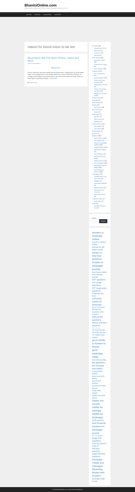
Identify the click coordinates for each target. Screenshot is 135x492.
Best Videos (96, 58)
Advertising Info (99, 48)
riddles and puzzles (97, 402)
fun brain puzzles (98, 330)
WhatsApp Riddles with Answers (98, 472)
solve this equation (97, 435)
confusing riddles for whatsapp (97, 301)
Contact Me (57, 14)
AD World (95, 46)
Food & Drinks (96, 98)
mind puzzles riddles (97, 372)
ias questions (98, 362)
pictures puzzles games (98, 377)
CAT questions (99, 279)
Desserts (97, 117)
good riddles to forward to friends (99, 343)
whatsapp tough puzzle (98, 480)
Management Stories (100, 84)
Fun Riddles (97, 140)
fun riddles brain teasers (98, 336)
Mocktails (97, 121)
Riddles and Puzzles (100, 93)
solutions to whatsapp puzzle (98, 429)
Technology (95, 174)
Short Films (97, 107)
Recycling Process (99, 194)
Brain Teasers (98, 138)
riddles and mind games (98, 396)
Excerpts (95, 71)
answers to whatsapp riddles (98, 236)
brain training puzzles (97, 276)
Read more (53, 78)
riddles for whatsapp (97, 416)
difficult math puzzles (96, 327)
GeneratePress (78, 489)
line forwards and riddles (98, 367)
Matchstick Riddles (100, 149)
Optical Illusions (99, 161)
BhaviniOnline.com (41, 5)
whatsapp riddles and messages (98, 462)
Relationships (96, 131)
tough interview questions (98, 455)
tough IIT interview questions (96, 448)
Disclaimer (37, 14)
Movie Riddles (98, 154)
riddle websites (98, 420)
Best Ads (97, 50)
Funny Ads (97, 53)
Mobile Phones (98, 188)
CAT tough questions (96, 284)
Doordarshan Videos (100, 64)
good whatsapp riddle (97, 353)
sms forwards (99, 423)
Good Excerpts (33, 82)
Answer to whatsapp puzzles (97, 266)
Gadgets (97, 181)
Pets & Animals (97, 124)
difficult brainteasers (98, 307)
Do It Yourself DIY (99, 73)
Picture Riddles (99, 163)
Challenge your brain (98, 295)
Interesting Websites (100, 183)
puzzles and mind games (99, 387)
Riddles (94, 136)
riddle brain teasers (96, 392)
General (94, 100)
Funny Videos (98, 69)
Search (94, 218)
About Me (28, 14)
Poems (96, 112)
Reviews (94, 133)
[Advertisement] (67, 28)
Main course (98, 119)
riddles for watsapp (97, 409)
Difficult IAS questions (97, 318)
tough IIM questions (99, 443)
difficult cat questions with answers (97, 311)
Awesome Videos (99, 60)
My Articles (95, 109)
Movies (94, 105)
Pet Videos (97, 128)
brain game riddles (99, 272)
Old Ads (96, 55)
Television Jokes (97, 199)
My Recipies (96, 114)
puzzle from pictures (96, 382)
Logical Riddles (99, 147)
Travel (94, 203)
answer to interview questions (97, 255)
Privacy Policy (47, 14)
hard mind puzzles (99, 360)
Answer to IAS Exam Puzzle (98, 248)
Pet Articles (97, 126)
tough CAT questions (97, 439)
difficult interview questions (99, 324)
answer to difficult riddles (99, 243)
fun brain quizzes (98, 332)
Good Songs (96, 102)
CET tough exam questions (99, 289)
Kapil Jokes (97, 201)
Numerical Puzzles (100, 156)
